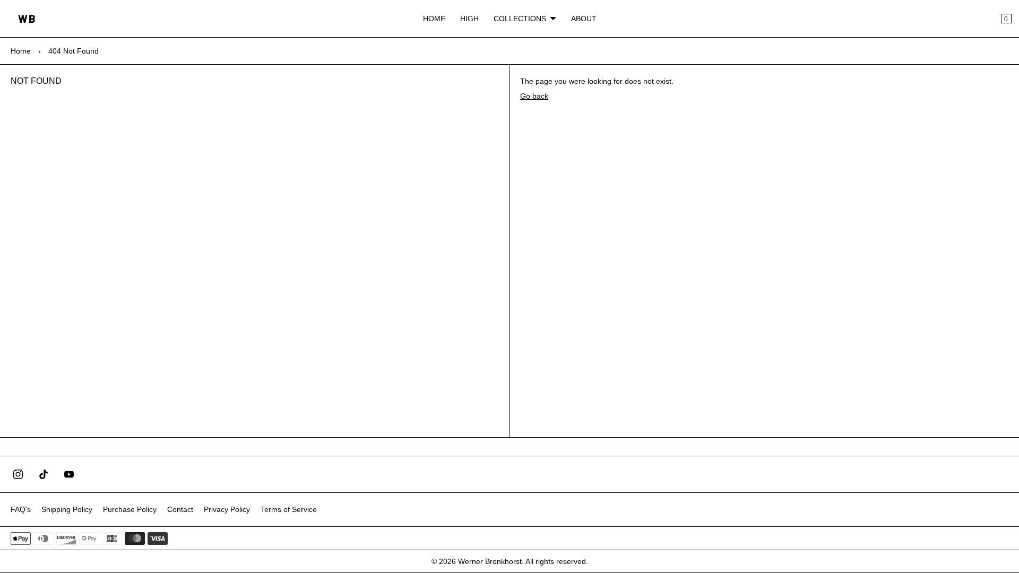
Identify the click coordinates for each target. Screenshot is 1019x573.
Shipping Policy (66, 509)
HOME (434, 18)
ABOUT (584, 18)
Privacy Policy (227, 509)
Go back (534, 96)
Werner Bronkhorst (490, 561)
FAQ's (21, 509)
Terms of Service (289, 509)
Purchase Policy (130, 509)
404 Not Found (73, 51)
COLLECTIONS (520, 18)
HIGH (469, 18)
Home (21, 51)
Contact (180, 509)
